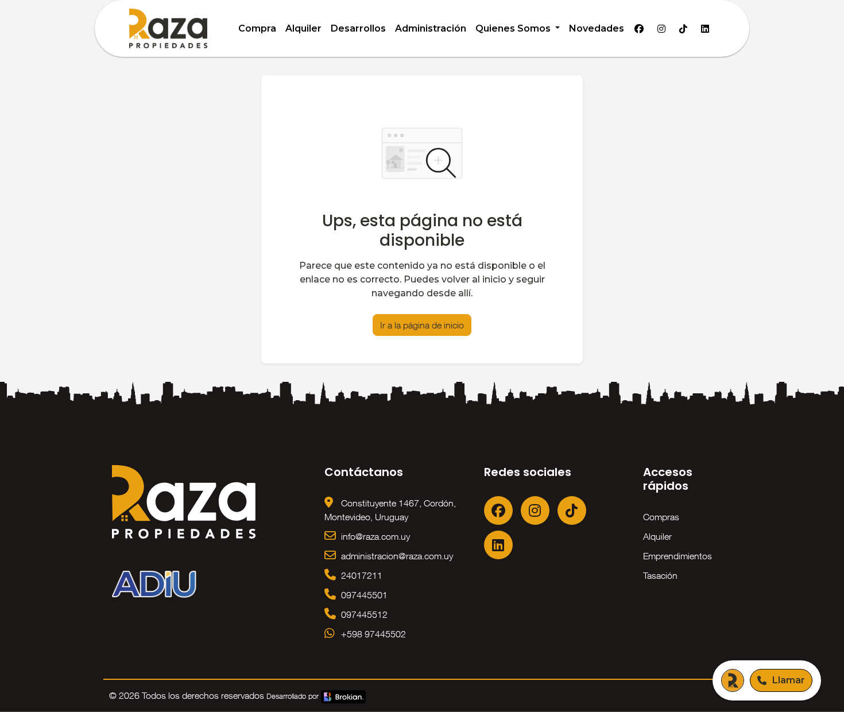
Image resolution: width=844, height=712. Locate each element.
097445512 (363, 614)
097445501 (363, 595)
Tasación (660, 575)
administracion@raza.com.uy (396, 556)
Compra (257, 28)
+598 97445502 (372, 634)
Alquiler (303, 28)
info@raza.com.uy (374, 536)
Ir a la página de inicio (422, 325)
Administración (430, 28)
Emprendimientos (677, 556)
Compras (661, 517)
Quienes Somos (514, 28)
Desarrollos (358, 28)
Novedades (596, 28)
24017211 (360, 575)
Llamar (788, 680)
